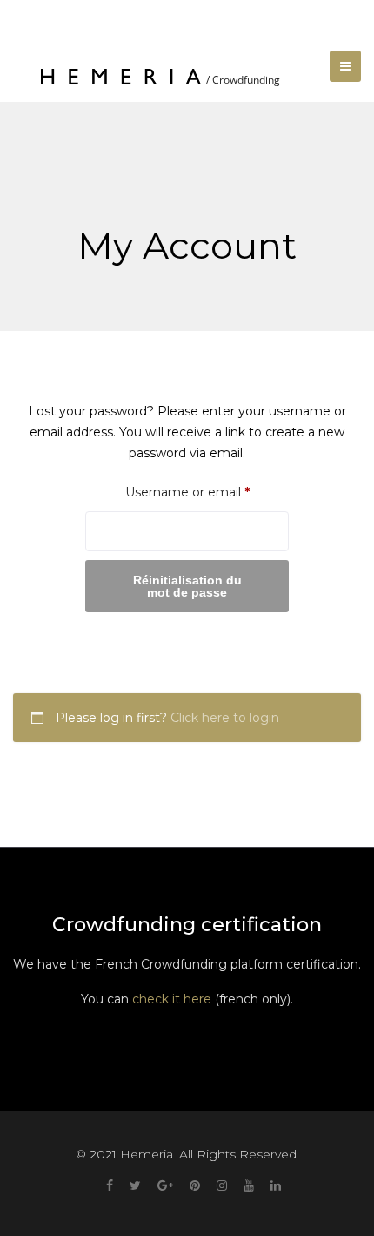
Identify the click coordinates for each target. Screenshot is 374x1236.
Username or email (207, 491)
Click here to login (224, 718)
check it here (171, 999)
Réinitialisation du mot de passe (187, 586)
